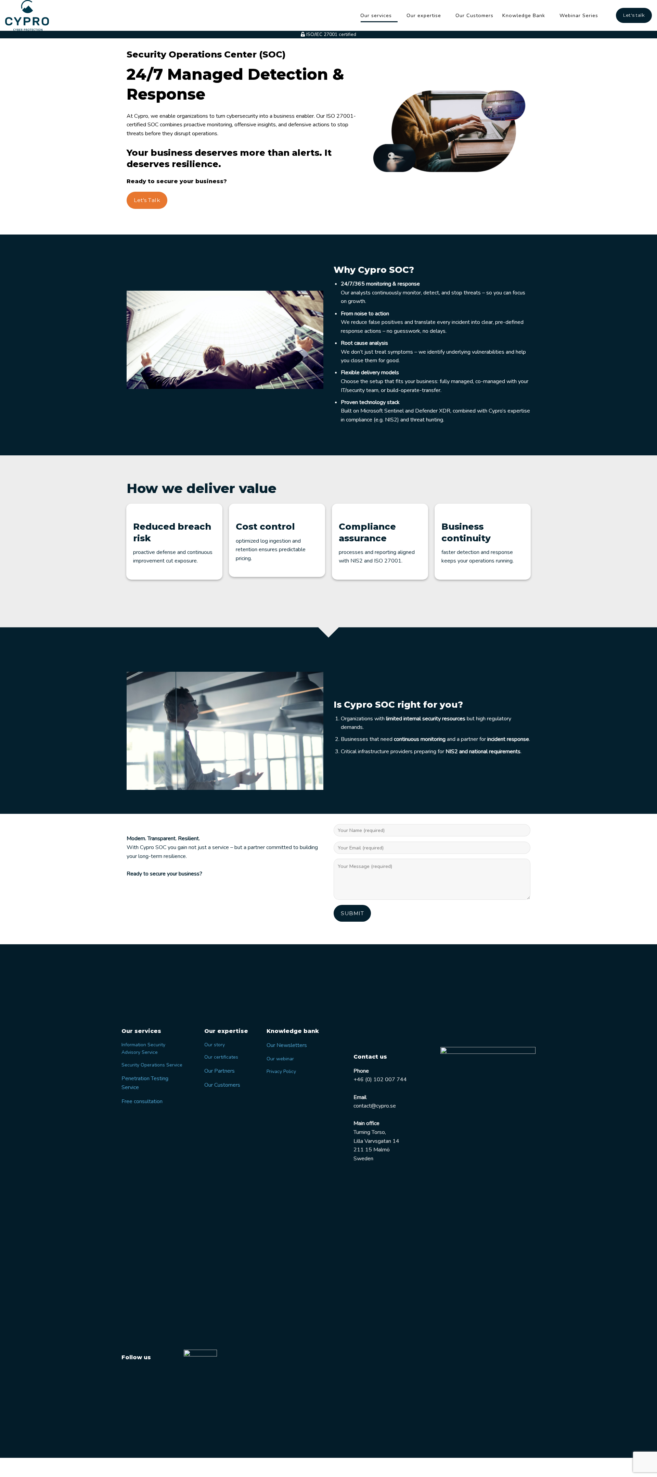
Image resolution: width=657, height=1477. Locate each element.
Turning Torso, (369, 1132)
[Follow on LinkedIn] (141, 1373)
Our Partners (219, 1071)
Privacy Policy (281, 1071)
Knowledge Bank (523, 15)
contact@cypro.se (374, 1106)
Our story (214, 1045)
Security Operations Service (151, 1065)
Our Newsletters (287, 1045)
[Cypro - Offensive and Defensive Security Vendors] (31, 15)
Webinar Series (578, 15)
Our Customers (474, 15)
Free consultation (142, 1101)
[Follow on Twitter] (128, 1373)
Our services (376, 15)
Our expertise (424, 15)
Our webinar (280, 1059)
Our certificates (221, 1057)
